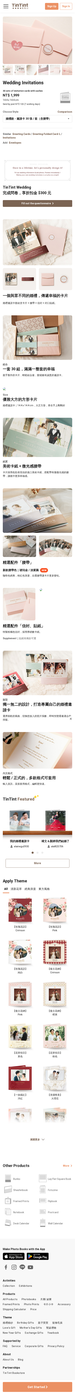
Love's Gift (9, 1327)
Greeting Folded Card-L (47, 134)
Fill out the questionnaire (36, 203)
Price (33, 1309)
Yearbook (53, 1332)
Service (16, 1346)
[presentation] (6, 889)
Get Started (37, 1387)
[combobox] (37, 118)
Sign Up (51, 6)
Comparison (65, 111)
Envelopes (15, 142)
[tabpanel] (37, 1023)
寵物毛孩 (57, 1322)
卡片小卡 (48, 1304)
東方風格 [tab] (44, 889)
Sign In (66, 6)
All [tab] (6, 889)
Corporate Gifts (34, 1346)
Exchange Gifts (34, 1332)
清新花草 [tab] (16, 889)
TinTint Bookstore (14, 1373)
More (37, 863)
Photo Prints (31, 1304)
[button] (20, 820)
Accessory (64, 1304)
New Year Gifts (12, 1332)
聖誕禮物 (51, 1327)
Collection (9, 1285)
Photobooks (29, 1299)
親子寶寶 (43, 1322)
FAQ (5, 1346)
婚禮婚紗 (8, 1322)
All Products (10, 1299)
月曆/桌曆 (46, 1299)
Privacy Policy (56, 1346)
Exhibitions (25, 1285)
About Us (8, 1359)
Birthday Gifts (25, 1322)
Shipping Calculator (14, 1309)
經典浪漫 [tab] (30, 889)
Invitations (9, 137)
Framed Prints (11, 1304)
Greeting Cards (21, 134)
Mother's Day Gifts (31, 1327)
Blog (20, 1359)
